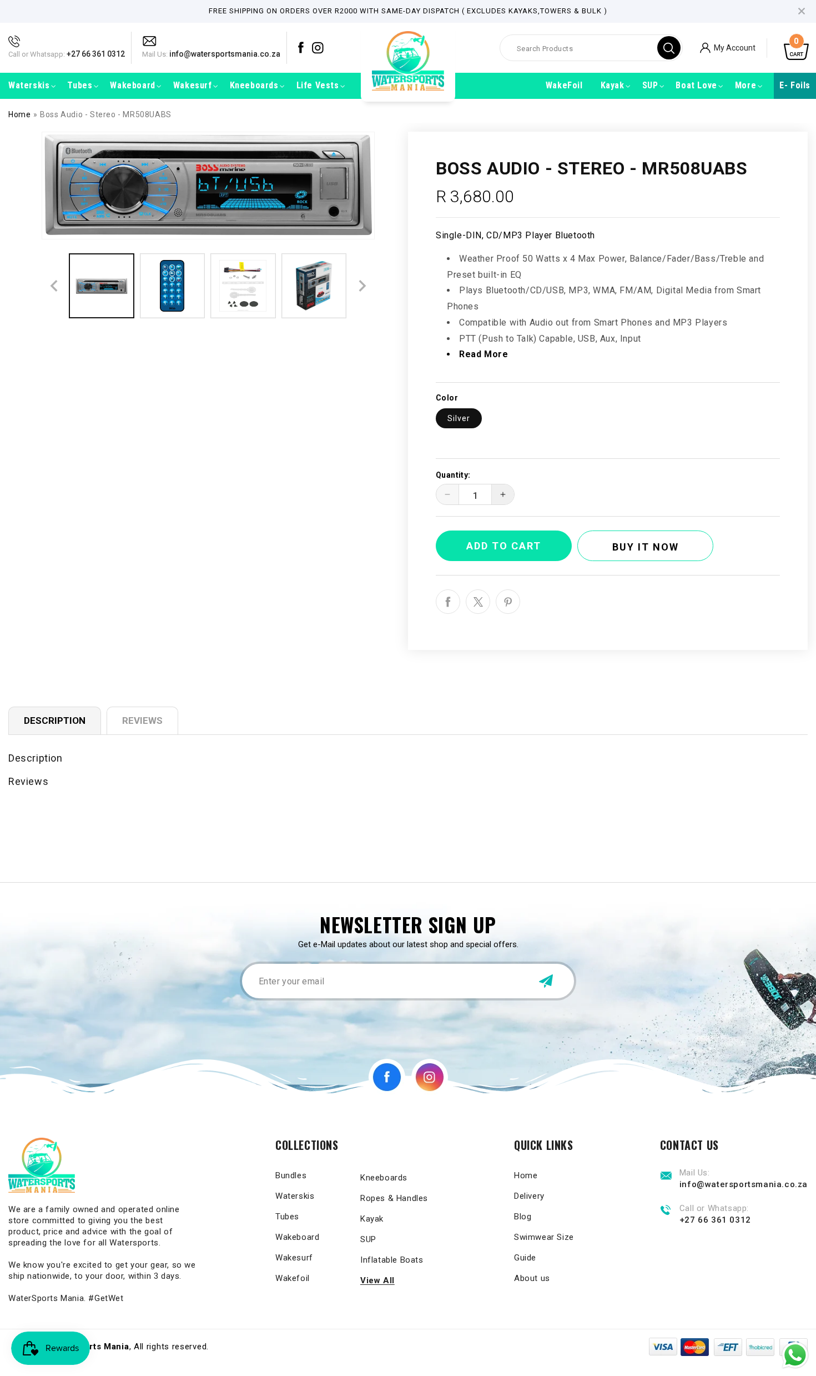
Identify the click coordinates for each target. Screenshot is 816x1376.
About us (532, 1278)
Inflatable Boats (392, 1260)
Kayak (372, 1219)
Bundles (290, 1175)
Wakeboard (297, 1237)
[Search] (669, 47)
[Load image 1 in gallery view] (101, 286)
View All (377, 1280)
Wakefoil (292, 1278)
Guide (525, 1258)
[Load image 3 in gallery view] (243, 286)
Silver (458, 418)
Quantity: (453, 475)
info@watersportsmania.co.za (224, 53)
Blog (522, 1217)
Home (19, 114)
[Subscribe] (545, 981)
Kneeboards (383, 1178)
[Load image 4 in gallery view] (314, 286)
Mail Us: (155, 54)
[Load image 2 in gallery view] (172, 286)
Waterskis (294, 1196)
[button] (28, 86)
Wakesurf (294, 1258)
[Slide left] (54, 286)
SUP (368, 1239)
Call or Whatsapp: (36, 54)
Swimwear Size (544, 1237)
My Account (734, 47)
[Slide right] (362, 286)
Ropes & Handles (394, 1198)
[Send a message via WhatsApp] (795, 1355)
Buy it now (645, 547)
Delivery (529, 1196)
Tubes (287, 1217)
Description (54, 720)
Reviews (142, 720)
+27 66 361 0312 (96, 53)
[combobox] (591, 47)
